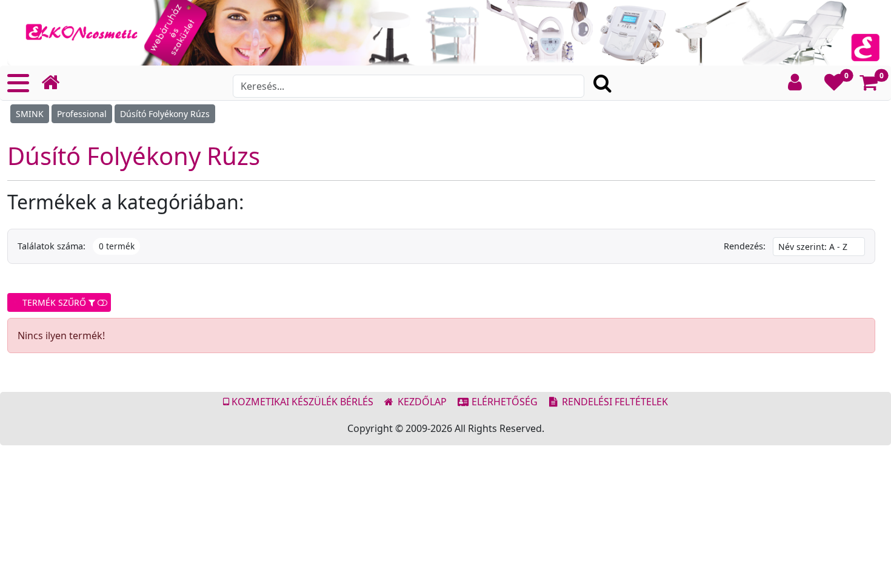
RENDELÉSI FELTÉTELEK (613, 401)
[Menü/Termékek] (18, 83)
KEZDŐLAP (421, 401)
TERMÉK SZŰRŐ (53, 302)
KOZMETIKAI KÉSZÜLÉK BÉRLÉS (301, 401)
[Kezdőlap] (55, 83)
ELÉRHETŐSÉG (503, 401)
